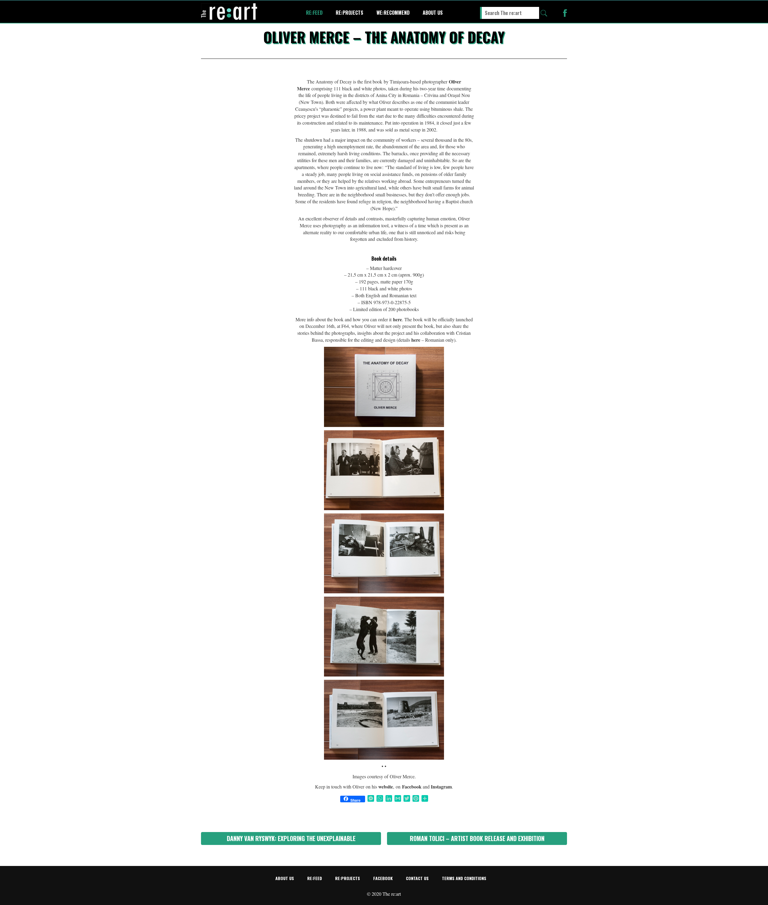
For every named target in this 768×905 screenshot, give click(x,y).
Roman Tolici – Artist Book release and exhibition (477, 838)
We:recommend (393, 12)
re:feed (314, 12)
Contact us (417, 878)
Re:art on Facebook (565, 13)
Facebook (383, 878)
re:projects (349, 12)
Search (544, 13)
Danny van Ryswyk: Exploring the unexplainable (291, 838)
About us (433, 12)
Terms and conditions (464, 878)
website (385, 786)
